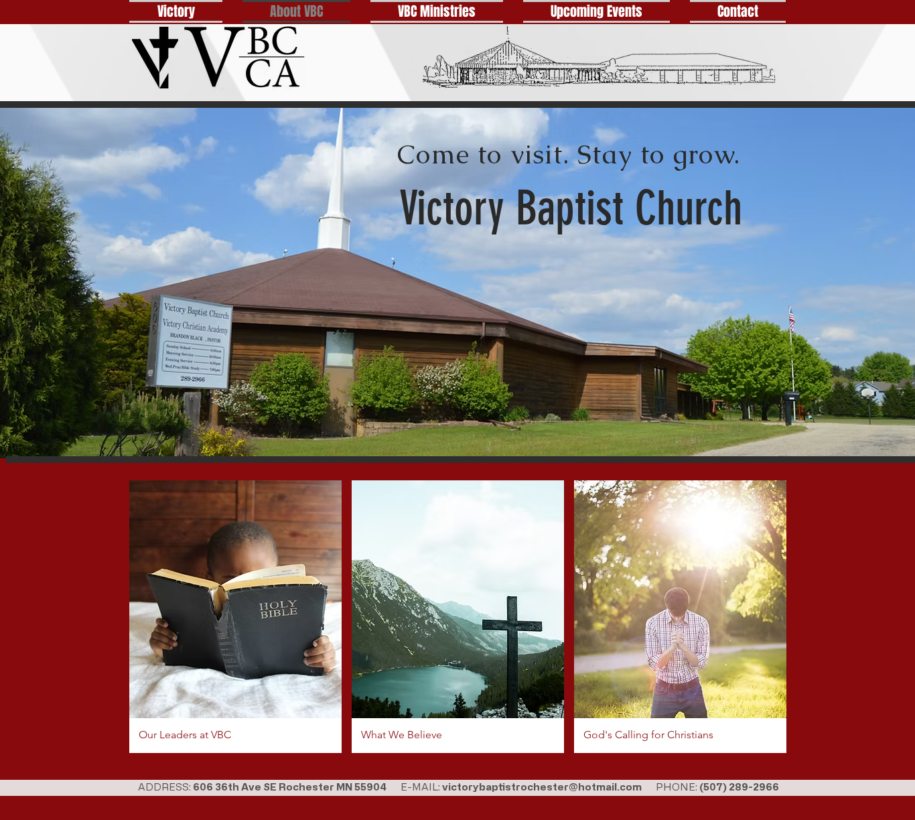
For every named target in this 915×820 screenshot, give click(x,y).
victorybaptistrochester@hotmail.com (542, 787)
